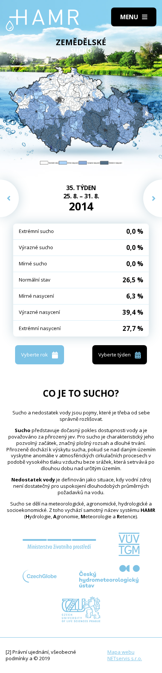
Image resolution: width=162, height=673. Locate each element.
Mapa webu (120, 652)
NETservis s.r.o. (124, 658)
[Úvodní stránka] (42, 20)
